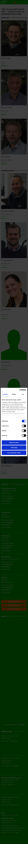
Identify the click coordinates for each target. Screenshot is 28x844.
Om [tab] (23, 394)
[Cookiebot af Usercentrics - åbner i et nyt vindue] (19, 390)
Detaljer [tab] (14, 394)
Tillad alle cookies (14, 442)
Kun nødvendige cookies (14, 452)
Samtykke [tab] (5, 394)
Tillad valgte (14, 447)
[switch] (24, 426)
